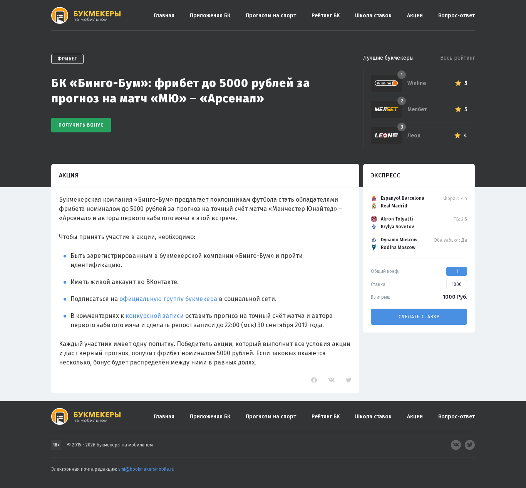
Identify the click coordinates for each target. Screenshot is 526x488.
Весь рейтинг (457, 58)
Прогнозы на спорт (271, 15)
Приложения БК (210, 15)
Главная (164, 15)
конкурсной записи (155, 315)
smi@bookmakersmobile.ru (146, 469)
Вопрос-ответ (456, 15)
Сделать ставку (419, 316)
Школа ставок (373, 15)
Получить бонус (81, 125)
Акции (415, 15)
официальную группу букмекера (168, 298)
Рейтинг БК (326, 15)
